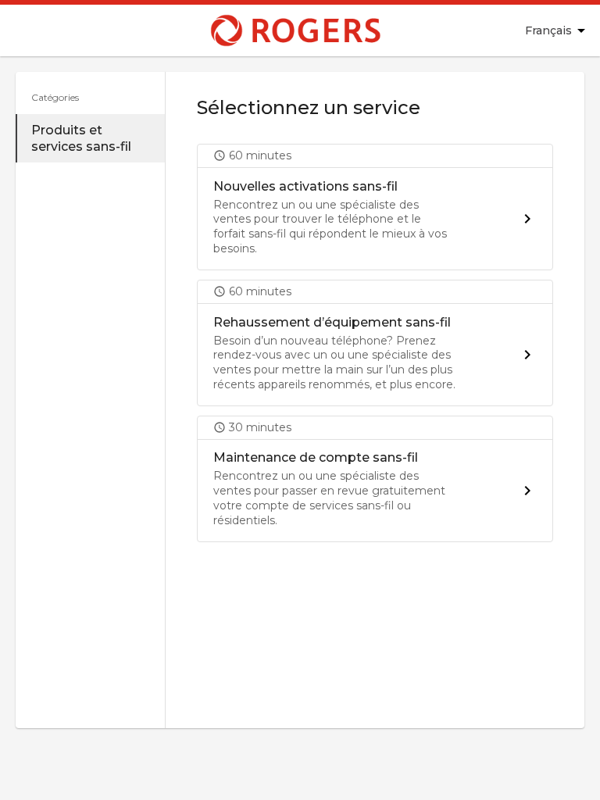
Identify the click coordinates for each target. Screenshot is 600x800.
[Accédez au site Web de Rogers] (258, 30)
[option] (90, 138)
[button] (375, 207)
